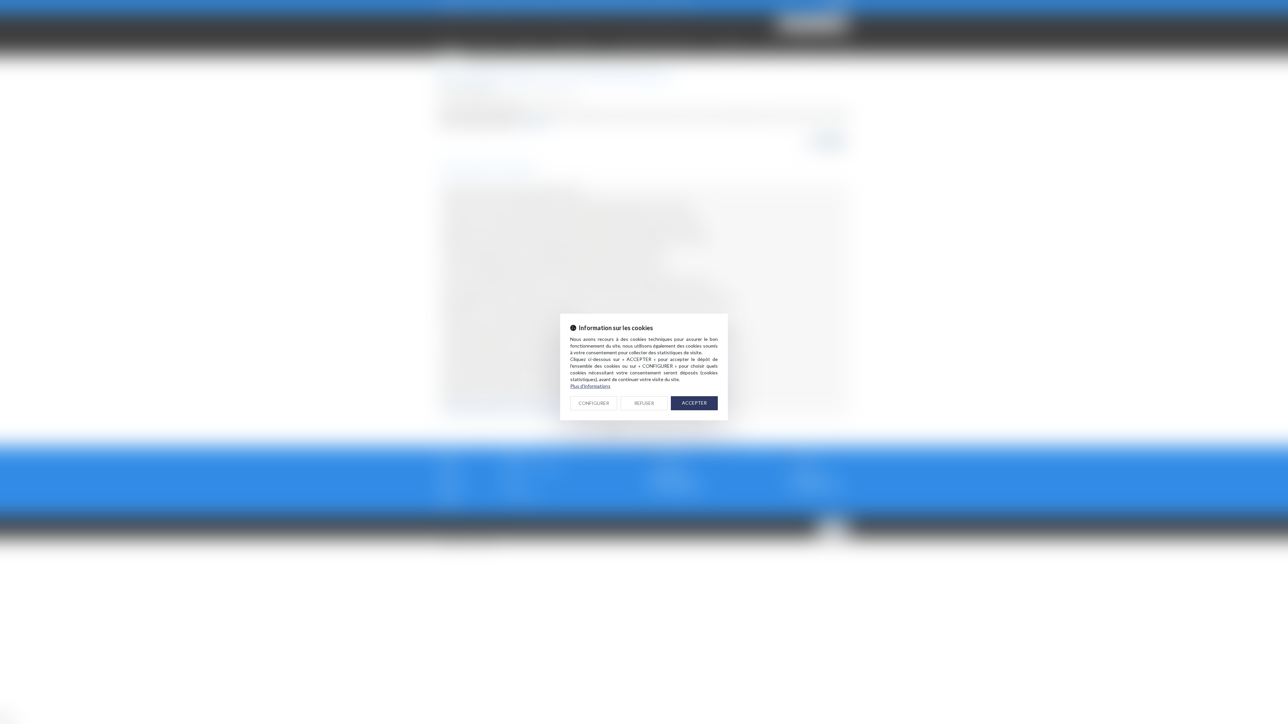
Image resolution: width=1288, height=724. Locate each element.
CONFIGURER (594, 403)
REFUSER (644, 403)
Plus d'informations (590, 386)
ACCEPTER (694, 403)
